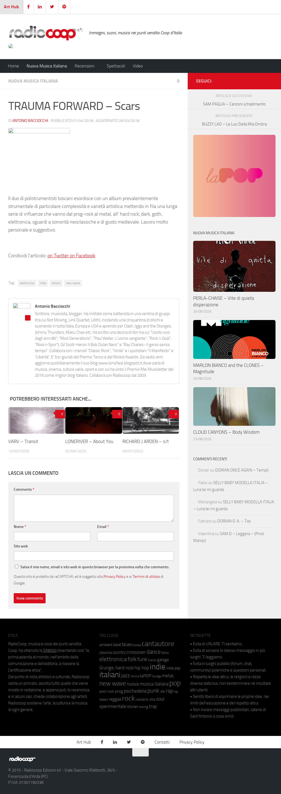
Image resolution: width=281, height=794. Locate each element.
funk (142, 659)
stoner (132, 706)
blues (127, 644)
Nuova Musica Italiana (47, 65)
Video (138, 65)
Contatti (162, 742)
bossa (137, 645)
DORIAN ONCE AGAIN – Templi (241, 470)
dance (154, 651)
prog (119, 691)
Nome (20, 526)
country (119, 652)
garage (163, 659)
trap (153, 706)
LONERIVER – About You (89, 441)
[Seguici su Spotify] (269, 80)
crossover (136, 652)
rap (169, 691)
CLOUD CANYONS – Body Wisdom (226, 432)
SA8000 (50, 650)
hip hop (141, 667)
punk (153, 690)
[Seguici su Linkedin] (252, 80)
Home (13, 65)
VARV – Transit (23, 441)
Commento (24, 489)
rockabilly (142, 699)
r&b (162, 691)
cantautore (158, 643)
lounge (156, 676)
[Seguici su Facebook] (243, 80)
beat (117, 644)
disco (165, 653)
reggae (115, 699)
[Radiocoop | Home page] (45, 33)
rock (128, 698)
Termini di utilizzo (146, 576)
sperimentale (112, 706)
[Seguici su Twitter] (260, 80)
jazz (125, 676)
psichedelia (135, 691)
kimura (135, 676)
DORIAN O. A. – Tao (234, 521)
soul (160, 699)
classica (105, 652)
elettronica (27, 283)
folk (132, 659)
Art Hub (11, 6)
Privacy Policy (114, 576)
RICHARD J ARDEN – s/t (145, 441)
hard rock (125, 667)
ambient (106, 644)
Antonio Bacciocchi (30, 120)
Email (103, 526)
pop (175, 683)
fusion (152, 660)
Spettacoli (116, 65)
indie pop (173, 668)
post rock (106, 691)
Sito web (21, 546)
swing (143, 707)
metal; (168, 675)
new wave (73, 283)
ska (152, 699)
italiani (56, 283)
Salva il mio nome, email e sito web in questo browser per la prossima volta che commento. (94, 567)
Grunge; (107, 667)
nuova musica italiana (147, 684)
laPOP (145, 675)
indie (43, 283)
